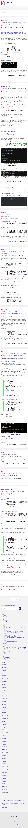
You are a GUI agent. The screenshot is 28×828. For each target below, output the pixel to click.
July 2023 (3, 721)
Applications (7, 622)
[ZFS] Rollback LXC (6, 215)
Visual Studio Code (7, 658)
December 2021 (4, 750)
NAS (6, 642)
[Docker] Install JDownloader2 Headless (13, 312)
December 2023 (4, 713)
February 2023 (4, 729)
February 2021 (4, 766)
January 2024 (4, 712)
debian (13, 255)
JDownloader (17, 313)
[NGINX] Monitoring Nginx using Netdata (13, 88)
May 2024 (3, 706)
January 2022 (4, 749)
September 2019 (4, 792)
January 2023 (4, 730)
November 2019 (4, 789)
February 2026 (4, 673)
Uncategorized (6, 657)
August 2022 (4, 738)
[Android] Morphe (4, 807)
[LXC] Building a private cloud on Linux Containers (12, 587)
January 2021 (4, 767)
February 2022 (4, 747)
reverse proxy (20, 91)
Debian (3, 249)
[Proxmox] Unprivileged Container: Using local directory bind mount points (13, 23)
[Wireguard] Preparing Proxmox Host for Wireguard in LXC (15, 637)
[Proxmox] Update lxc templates (11, 473)
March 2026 (3, 672)
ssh (23, 91)
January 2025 (4, 693)
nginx (12, 91)
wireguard (22, 355)
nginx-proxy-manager (15, 98)
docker (4, 91)
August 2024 (4, 701)
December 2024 (4, 695)
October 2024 (4, 698)
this (7, 94)
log (15, 456)
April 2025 (3, 689)
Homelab (4, 6)
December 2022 (4, 732)
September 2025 (4, 681)
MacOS (5, 653)
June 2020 (3, 778)
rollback (10, 218)
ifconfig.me (18, 434)
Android (5, 615)
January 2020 (4, 786)
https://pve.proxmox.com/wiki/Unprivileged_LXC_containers (12, 32)
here (6, 115)
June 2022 (3, 741)
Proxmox (6, 20)
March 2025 (3, 690)
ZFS (5, 212)
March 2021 (3, 764)
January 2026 (4, 675)
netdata (9, 91)
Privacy (14, 821)
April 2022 (3, 744)
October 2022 (4, 735)
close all (6, 614)
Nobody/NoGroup (11, 27)
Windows (5, 659)
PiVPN (19, 358)
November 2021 (4, 752)
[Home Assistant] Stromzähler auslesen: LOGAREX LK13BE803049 (16, 648)
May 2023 (3, 724)
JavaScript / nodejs (7, 651)
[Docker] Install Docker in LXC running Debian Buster (14, 631)
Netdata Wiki (7, 177)
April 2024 (3, 707)
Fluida (13, 824)
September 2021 (4, 755)
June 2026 (3, 667)
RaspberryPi (6, 654)
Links (3, 584)
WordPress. (17, 824)
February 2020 (4, 784)
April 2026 (3, 670)
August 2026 (4, 664)
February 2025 (4, 692)
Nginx (9, 86)
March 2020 (3, 783)
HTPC (6, 625)
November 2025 (4, 678)
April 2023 (3, 726)
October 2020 (4, 772)
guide (8, 498)
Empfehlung (6, 617)
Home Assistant (6, 620)
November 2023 (4, 715)
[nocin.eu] (3, 3)
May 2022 (3, 743)
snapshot (13, 218)
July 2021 (3, 758)
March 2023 (3, 727)
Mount (6, 27)
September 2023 (4, 718)
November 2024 (4, 696)
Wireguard (6, 351)
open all (3, 614)
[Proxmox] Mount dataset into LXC (11, 641)
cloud (12, 589)
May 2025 (3, 687)
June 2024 (3, 704)
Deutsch (5, 616)
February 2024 (4, 710)
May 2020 (3, 780)
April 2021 (3, 763)
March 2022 (3, 746)
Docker (3, 86)
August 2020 (4, 775)
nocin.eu (10, 2)
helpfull (4, 499)
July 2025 (3, 684)
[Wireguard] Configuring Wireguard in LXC (14, 354)
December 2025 (4, 676)
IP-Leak (12, 434)
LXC (3, 20)
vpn (18, 355)
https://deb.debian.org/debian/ (17, 501)
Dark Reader (13, 605)
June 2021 (3, 760)
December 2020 (4, 769)
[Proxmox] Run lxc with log (9, 455)
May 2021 (3, 761)
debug (13, 456)
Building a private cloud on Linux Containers (9, 592)
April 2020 (3, 781)
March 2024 (3, 709)
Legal (14, 820)
